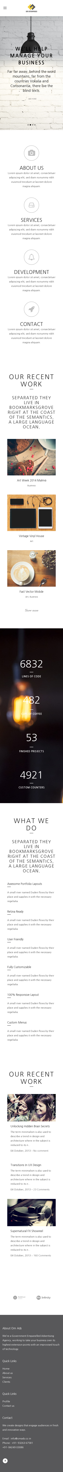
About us (7, 1373)
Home (6, 1368)
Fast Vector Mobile (31, 591)
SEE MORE (32, 99)
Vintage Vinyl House (31, 536)
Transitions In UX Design (25, 1165)
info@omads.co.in (21, 1438)
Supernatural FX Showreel (26, 1231)
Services (6, 1377)
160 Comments (42, 1255)
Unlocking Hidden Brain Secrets (30, 1126)
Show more (31, 610)
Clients (6, 1382)
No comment (40, 1150)
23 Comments (41, 1189)
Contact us (8, 1406)
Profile (6, 1401)
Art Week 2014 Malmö (31, 480)
